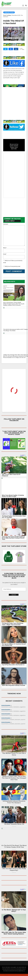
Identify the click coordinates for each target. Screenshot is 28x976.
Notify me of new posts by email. (12, 266)
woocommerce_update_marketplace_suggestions (13, 707)
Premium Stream (9, 12)
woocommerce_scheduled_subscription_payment (13, 719)
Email (4, 254)
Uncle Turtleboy (7, 15)
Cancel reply (9, 221)
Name (4, 247)
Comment (5, 224)
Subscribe (13, 594)
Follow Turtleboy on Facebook (14, 419)
